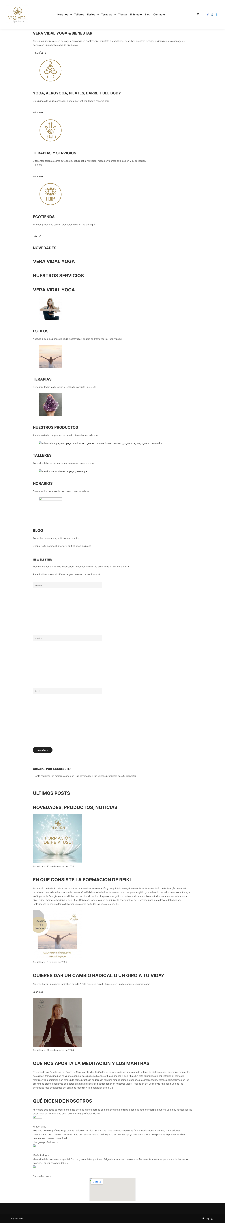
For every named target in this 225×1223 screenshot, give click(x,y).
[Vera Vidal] (17, 14)
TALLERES (42, 455)
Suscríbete (43, 750)
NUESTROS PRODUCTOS (55, 427)
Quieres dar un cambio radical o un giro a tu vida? (98, 975)
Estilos (41, 331)
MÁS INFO (38, 112)
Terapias (42, 379)
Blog (38, 530)
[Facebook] (208, 15)
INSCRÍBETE (39, 52)
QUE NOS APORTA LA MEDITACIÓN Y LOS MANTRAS (91, 1063)
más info (37, 236)
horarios (43, 483)
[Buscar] (198, 15)
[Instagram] (212, 15)
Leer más (38, 991)
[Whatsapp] (217, 15)
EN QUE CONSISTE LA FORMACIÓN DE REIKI (82, 879)
